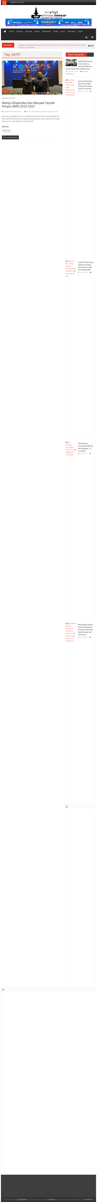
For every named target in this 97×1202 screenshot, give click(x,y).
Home (11, 31)
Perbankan (46, 31)
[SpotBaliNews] (5, 31)
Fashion (19, 31)
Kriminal (28, 31)
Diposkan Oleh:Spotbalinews (12, 111)
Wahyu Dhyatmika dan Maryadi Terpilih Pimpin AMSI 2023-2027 (28, 104)
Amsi (33, 111)
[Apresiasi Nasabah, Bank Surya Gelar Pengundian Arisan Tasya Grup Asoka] (71, 167)
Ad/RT (29, 111)
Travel (80, 31)
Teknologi (71, 31)
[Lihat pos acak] (92, 37)
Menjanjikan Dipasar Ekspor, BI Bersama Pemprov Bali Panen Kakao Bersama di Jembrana (85, 630)
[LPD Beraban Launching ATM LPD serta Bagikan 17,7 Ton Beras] (71, 530)
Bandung (38, 111)
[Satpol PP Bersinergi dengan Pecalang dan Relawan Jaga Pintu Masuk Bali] (71, 349)
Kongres (44, 111)
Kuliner (37, 31)
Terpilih (55, 111)
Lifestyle (5, 91)
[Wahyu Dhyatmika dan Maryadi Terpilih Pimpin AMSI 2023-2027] (32, 77)
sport (63, 31)
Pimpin (50, 111)
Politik (55, 31)
